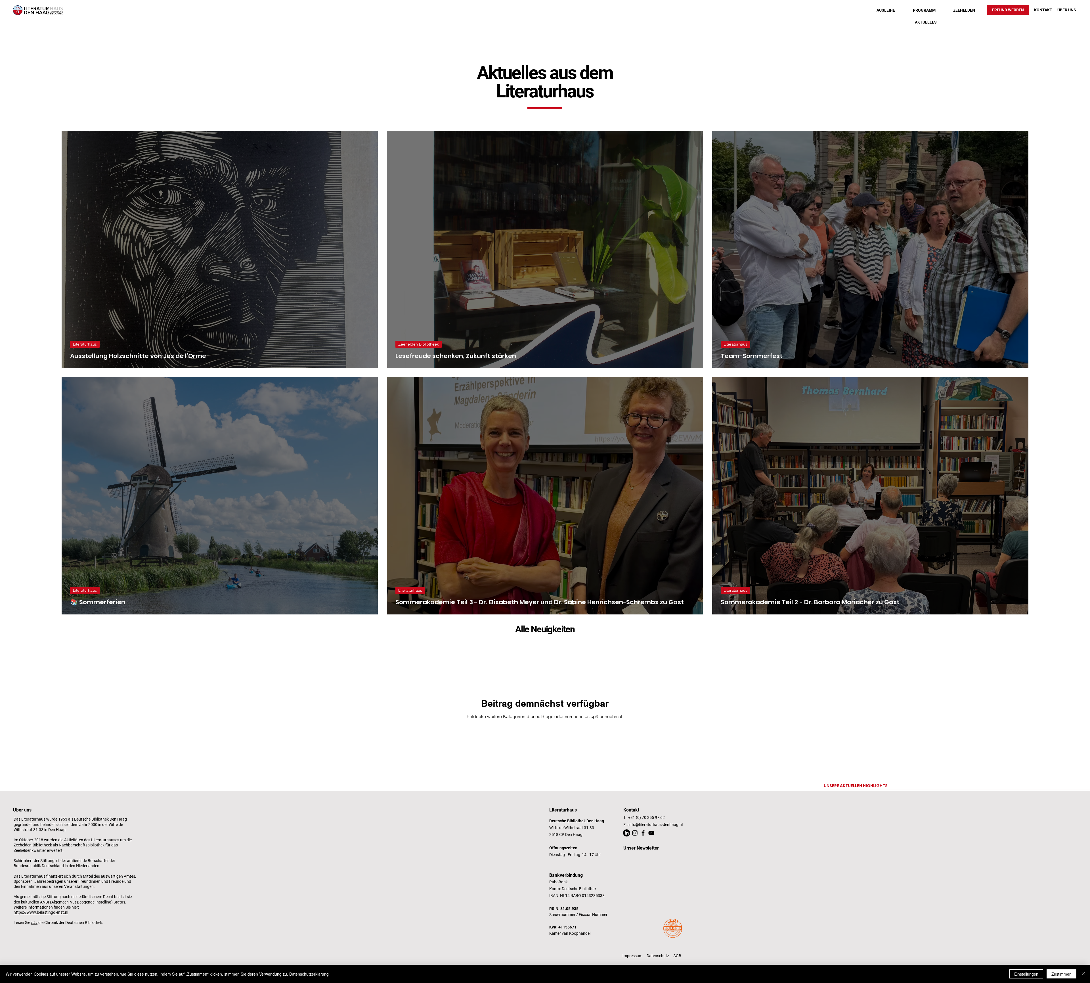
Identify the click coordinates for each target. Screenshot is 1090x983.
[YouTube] (651, 832)
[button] (886, 10)
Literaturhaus (85, 344)
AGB (677, 955)
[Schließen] (1083, 973)
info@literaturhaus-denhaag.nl (655, 824)
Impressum (632, 955)
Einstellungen (1026, 974)
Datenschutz (658, 955)
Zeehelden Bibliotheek (418, 344)
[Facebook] (643, 832)
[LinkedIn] (626, 832)
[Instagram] (634, 832)
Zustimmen (1061, 974)
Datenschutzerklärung (309, 974)
